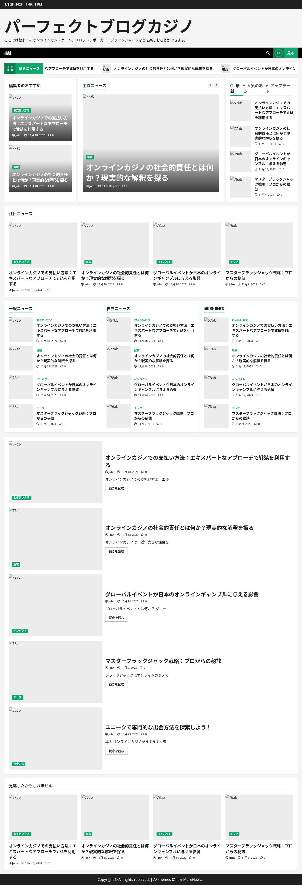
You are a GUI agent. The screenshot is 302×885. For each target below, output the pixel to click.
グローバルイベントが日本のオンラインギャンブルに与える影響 (240, 161)
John (92, 186)
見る (290, 53)
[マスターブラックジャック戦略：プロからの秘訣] (259, 245)
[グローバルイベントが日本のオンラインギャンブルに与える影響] (187, 245)
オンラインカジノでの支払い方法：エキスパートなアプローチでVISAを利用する (40, 123)
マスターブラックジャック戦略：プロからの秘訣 (240, 187)
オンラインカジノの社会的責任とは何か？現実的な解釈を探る (148, 68)
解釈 (90, 157)
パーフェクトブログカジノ (99, 25)
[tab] (236, 89)
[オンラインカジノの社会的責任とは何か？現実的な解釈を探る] (151, 143)
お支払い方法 (21, 110)
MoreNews (192, 879)
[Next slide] (216, 85)
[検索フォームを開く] (268, 53)
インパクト (164, 262)
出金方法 (18, 764)
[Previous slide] (210, 85)
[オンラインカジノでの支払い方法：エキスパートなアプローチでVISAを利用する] (43, 245)
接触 (7, 53)
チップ (234, 262)
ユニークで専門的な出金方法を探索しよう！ (55, 738)
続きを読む (118, 489)
